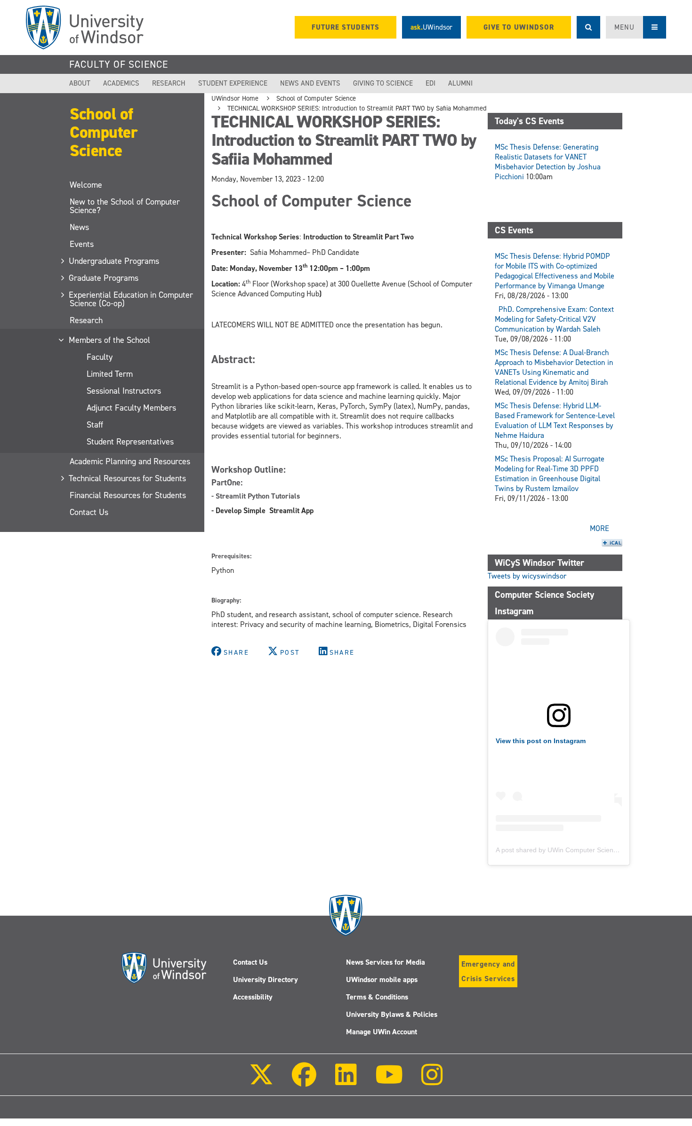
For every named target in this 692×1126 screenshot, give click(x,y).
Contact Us (89, 512)
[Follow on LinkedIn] (345, 1081)
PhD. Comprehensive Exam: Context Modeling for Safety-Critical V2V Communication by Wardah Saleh (554, 319)
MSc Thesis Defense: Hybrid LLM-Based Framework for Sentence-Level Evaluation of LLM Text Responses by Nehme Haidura (555, 420)
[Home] (85, 27)
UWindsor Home (234, 98)
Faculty (100, 357)
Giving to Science (383, 83)
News (79, 227)
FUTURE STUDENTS (345, 27)
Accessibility (253, 997)
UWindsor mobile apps (382, 979)
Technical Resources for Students (128, 478)
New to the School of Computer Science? (125, 206)
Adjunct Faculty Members (131, 407)
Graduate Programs (104, 278)
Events (82, 244)
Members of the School (110, 340)
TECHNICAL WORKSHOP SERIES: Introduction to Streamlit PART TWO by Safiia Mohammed (357, 108)
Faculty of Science (118, 64)
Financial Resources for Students (128, 495)
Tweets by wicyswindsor (527, 576)
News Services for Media (385, 962)
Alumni (460, 83)
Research (168, 83)
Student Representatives (130, 441)
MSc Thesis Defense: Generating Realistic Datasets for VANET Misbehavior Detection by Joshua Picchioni (548, 162)
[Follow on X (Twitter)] (261, 1081)
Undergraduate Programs (114, 261)
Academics (121, 83)
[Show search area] (588, 27)
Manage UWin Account (381, 1032)
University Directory (265, 979)
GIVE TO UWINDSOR (518, 27)
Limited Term (110, 374)
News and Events (310, 83)
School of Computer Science (103, 132)
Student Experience (232, 83)
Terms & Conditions (377, 997)
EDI (430, 83)
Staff (95, 424)
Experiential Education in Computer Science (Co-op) (131, 299)
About (79, 83)
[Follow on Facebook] (304, 1081)
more (599, 528)
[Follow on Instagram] (432, 1081)
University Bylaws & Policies (391, 1014)
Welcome (86, 184)
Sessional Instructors (124, 390)
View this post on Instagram (541, 741)
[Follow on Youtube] (389, 1081)
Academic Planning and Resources (130, 461)
